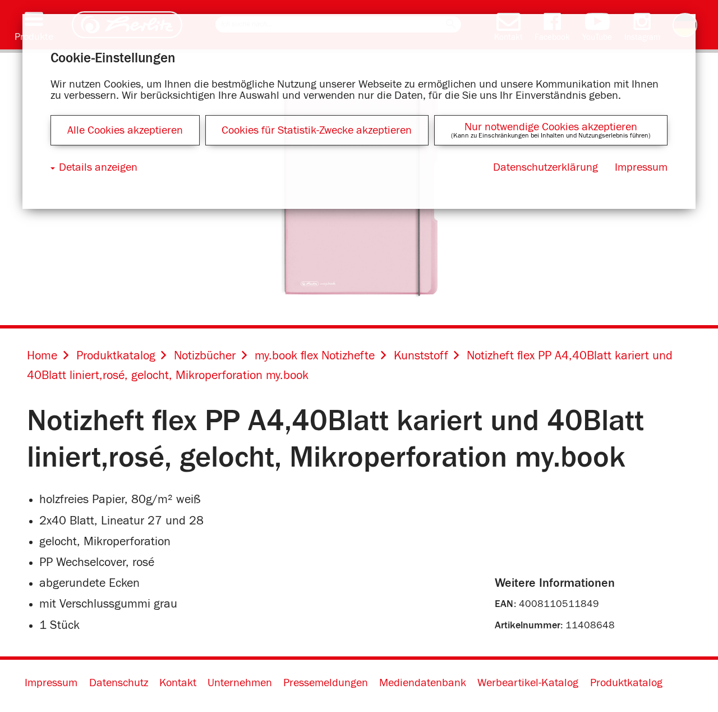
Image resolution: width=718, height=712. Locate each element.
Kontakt (177, 682)
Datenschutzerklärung (545, 167)
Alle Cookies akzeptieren (125, 130)
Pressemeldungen (325, 682)
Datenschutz (118, 682)
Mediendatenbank (422, 682)
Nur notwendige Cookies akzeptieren (550, 127)
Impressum (51, 682)
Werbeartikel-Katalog (527, 682)
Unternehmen (240, 682)
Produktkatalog (626, 682)
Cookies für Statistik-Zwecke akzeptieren (317, 130)
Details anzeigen (98, 167)
